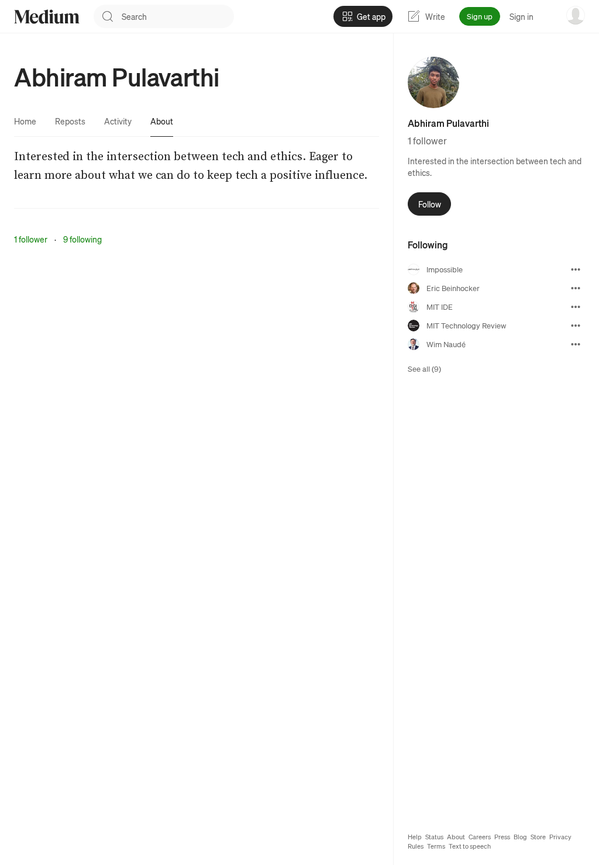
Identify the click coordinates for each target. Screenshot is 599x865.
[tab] (25, 121)
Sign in (521, 16)
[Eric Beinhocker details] (575, 288)
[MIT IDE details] (575, 306)
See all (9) (424, 368)
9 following (82, 239)
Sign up (480, 16)
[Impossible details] (575, 269)
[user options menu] (575, 15)
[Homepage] (47, 16)
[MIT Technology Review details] (575, 325)
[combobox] (178, 16)
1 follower (30, 239)
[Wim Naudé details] (575, 344)
